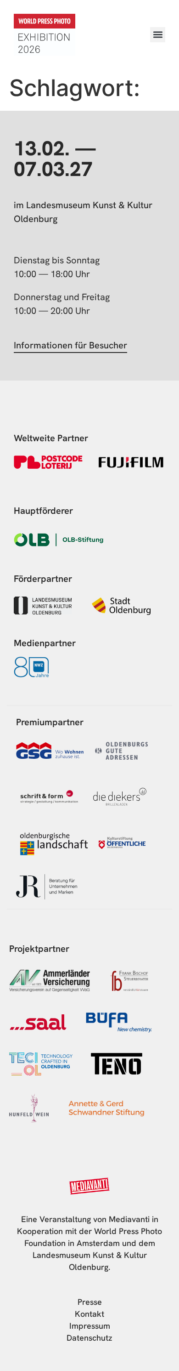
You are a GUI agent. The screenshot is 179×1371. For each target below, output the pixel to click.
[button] (157, 34)
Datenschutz (89, 1337)
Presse (90, 1302)
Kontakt (89, 1313)
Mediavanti (129, 1219)
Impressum (89, 1325)
